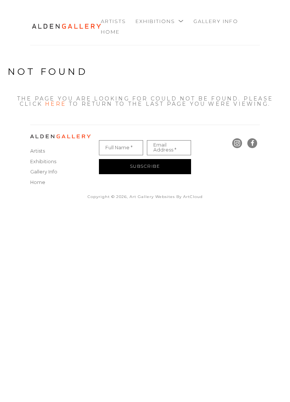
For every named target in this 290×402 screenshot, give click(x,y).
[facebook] (252, 143)
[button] (160, 21)
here (55, 103)
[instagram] (237, 143)
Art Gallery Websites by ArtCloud (166, 196)
